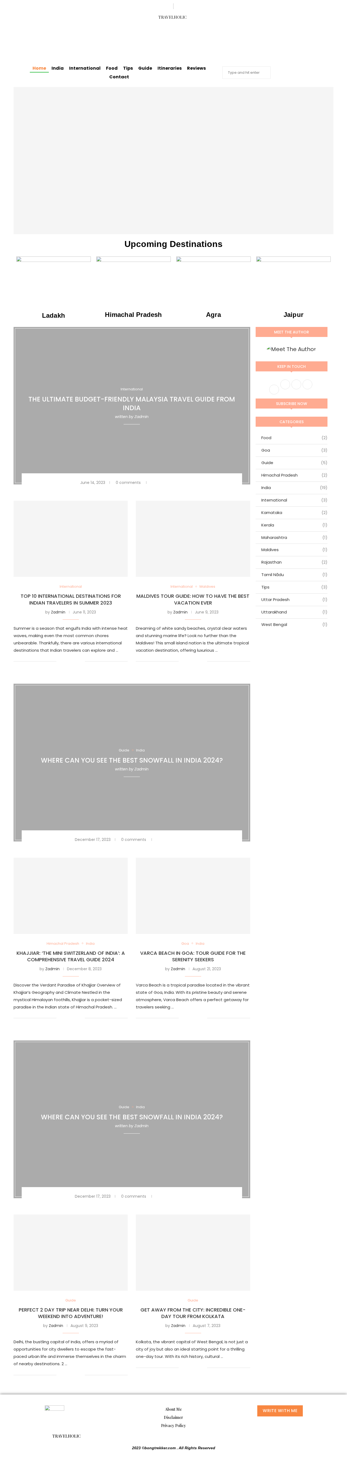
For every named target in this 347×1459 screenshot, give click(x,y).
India (58, 68)
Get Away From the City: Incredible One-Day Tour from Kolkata (193, 1313)
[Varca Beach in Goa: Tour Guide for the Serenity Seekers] (193, 896)
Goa (294, 450)
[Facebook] (144, 32)
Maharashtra (294, 537)
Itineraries (170, 68)
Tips (128, 68)
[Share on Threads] (176, 483)
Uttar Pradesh (294, 599)
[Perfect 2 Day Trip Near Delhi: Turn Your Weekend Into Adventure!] (71, 1252)
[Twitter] (163, 32)
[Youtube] (201, 32)
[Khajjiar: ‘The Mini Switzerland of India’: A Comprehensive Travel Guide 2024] (71, 896)
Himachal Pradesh (294, 475)
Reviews (196, 68)
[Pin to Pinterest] (168, 483)
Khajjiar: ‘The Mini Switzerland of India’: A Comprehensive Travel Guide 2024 (71, 956)
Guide (145, 68)
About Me (173, 1409)
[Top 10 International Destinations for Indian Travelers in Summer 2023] (71, 539)
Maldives (294, 549)
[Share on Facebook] (158, 483)
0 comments (128, 482)
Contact (119, 77)
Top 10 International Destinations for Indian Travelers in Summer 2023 (71, 599)
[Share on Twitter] (164, 483)
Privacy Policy (173, 1425)
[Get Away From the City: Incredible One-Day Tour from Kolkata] (193, 1252)
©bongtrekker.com (159, 1448)
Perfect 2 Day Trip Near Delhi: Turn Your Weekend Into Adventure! (71, 1313)
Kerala (294, 525)
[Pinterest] (172, 47)
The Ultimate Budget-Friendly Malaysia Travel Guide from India (131, 403)
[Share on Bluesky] (180, 483)
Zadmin (141, 416)
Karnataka (294, 512)
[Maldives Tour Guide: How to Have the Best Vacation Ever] (193, 539)
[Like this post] (151, 483)
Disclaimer (173, 1417)
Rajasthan (294, 562)
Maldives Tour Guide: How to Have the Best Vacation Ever (192, 599)
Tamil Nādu (294, 574)
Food (112, 68)
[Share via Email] (184, 483)
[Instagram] (182, 32)
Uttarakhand (294, 612)
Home (39, 68)
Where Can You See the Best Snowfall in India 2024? (132, 760)
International (85, 68)
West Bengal (294, 624)
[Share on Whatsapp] (172, 483)
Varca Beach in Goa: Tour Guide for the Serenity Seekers (193, 956)
